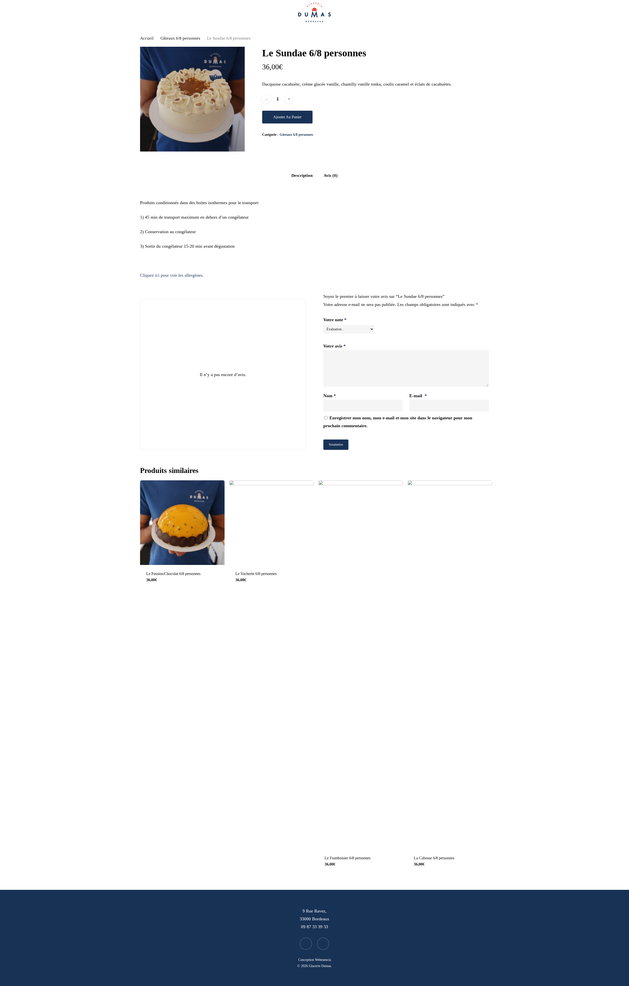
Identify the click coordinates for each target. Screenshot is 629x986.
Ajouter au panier (287, 117)
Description (302, 175)
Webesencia (323, 960)
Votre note (334, 319)
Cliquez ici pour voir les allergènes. (172, 275)
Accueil (147, 38)
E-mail (418, 395)
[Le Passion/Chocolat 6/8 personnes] (182, 522)
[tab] (301, 175)
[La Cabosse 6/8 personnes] (450, 664)
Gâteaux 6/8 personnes (180, 38)
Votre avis (334, 346)
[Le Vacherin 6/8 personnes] (271, 522)
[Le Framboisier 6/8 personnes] (360, 664)
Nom (329, 395)
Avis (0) (331, 175)
